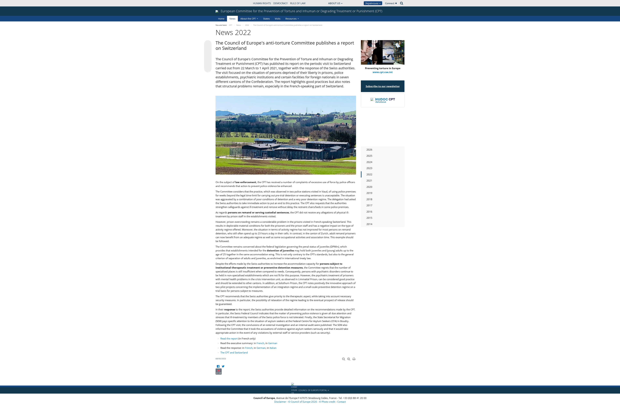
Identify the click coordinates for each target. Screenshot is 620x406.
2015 (369, 217)
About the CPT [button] (248, 18)
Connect (389, 3)
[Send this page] (207, 68)
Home (221, 18)
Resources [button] (291, 18)
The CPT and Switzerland (234, 352)
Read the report (229, 338)
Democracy (280, 3)
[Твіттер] (223, 366)
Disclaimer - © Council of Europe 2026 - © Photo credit (305, 401)
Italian (273, 347)
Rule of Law (297, 3)
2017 (369, 205)
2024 (369, 162)
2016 (369, 211)
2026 (369, 149)
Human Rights (262, 3)
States (266, 18)
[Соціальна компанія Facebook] (218, 366)
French (260, 343)
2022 (369, 174)
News (232, 18)
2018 (369, 199)
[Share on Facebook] (207, 56)
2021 (369, 180)
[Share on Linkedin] (207, 62)
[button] (310, 390)
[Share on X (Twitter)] (207, 50)
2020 (369, 186)
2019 (369, 193)
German (272, 343)
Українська (372, 3)
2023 (369, 168)
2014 (369, 224)
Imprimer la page (354, 358)
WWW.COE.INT (224, 3)
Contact (341, 401)
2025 (369, 155)
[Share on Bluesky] (207, 44)
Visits (277, 18)
